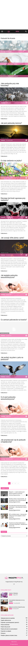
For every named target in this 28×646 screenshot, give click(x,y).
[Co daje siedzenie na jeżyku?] (14, 171)
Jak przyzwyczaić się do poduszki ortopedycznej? (13, 441)
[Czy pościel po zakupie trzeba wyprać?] (14, 74)
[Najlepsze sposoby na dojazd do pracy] (4, 608)
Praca (10, 608)
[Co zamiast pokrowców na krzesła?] (14, 329)
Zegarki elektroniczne (6, 620)
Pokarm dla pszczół (5, 626)
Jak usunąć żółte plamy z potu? (12, 238)
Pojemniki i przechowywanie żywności (10, 622)
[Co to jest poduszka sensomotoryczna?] (14, 409)
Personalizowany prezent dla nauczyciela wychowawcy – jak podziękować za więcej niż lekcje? (17, 507)
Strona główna (4, 34)
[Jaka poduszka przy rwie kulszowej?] (14, 95)
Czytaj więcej (4, 118)
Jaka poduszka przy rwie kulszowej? (10, 84)
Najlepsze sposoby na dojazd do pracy (17, 607)
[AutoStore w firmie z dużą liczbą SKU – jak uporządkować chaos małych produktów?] (4, 500)
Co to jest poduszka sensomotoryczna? (8, 398)
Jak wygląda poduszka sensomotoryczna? (9, 276)
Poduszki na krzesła (4, 49)
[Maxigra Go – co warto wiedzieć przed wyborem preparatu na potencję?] (4, 493)
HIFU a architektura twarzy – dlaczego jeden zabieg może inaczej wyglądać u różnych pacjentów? (18, 516)
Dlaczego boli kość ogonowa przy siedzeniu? (13, 199)
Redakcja (3, 102)
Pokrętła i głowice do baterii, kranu (9, 635)
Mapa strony (14, 641)
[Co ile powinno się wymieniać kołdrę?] (14, 61)
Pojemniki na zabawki (6, 631)
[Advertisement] (14, 15)
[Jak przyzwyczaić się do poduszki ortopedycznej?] (14, 452)
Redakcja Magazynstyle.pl (14, 495)
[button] (26, 31)
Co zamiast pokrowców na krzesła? (14, 320)
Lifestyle (10, 603)
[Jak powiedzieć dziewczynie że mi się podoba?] (4, 601)
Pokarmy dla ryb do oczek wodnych (9, 629)
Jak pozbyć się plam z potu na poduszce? (12, 358)
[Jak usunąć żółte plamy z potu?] (14, 248)
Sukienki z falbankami (13, 593)
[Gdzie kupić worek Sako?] (14, 49)
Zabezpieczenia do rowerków (8, 618)
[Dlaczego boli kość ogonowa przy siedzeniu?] (14, 210)
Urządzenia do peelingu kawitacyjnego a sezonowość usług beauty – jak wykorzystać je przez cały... (18, 524)
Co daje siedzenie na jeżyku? (11, 161)
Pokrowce (3, 633)
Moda (10, 594)
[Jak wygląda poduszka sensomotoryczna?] (14, 287)
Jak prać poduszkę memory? (11, 123)
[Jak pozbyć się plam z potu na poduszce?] (14, 369)
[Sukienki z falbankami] (4, 595)
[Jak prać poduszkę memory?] (14, 133)
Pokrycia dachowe (5, 624)
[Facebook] (14, 584)
